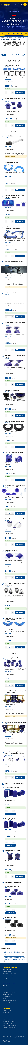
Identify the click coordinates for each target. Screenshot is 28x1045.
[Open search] (22, 4)
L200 (15, 37)
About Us (5, 985)
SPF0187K (7, 789)
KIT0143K (7, 659)
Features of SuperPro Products (9, 973)
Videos (4, 989)
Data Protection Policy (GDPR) (9, 1000)
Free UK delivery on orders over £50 (14, 0)
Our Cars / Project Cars (8, 987)
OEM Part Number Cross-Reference (10, 992)
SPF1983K (7, 852)
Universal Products (7, 1018)
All (3, 54)
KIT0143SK (7, 724)
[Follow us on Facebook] (4, 1041)
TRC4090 (7, 137)
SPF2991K (7, 325)
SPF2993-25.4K (8, 454)
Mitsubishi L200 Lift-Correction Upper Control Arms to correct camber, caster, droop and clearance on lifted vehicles (14, 957)
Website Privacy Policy (8, 1002)
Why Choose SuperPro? (8, 969)
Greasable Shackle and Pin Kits (9, 1027)
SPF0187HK (8, 820)
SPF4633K (7, 552)
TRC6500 (7, 230)
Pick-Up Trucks (6, 1012)
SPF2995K (7, 487)
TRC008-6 (7, 164)
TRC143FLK (7, 621)
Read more (8, 79)
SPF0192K (7, 887)
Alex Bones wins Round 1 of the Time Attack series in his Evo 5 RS (13, 952)
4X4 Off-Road (6, 1014)
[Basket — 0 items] (19, 4)
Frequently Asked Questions (9, 978)
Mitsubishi (9, 37)
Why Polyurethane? (7, 971)
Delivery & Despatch (7, 994)
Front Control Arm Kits (7, 1023)
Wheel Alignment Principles (9, 975)
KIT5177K (7, 101)
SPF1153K (7, 359)
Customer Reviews (7, 990)
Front (20, 54)
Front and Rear (12, 54)
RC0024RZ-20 (8, 755)
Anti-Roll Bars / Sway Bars (8, 1019)
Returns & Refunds (7, 996)
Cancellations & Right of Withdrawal (10, 1004)
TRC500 (7, 265)
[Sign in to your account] (16, 4)
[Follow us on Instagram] (6, 1041)
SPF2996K (7, 520)
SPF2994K (7, 423)
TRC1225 (7, 586)
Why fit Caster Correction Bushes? (10, 977)
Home (2, 37)
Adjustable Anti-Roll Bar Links (9, 1021)
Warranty (5, 998)
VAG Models (5, 1016)
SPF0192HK (8, 919)
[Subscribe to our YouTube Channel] (9, 1041)
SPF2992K (7, 199)
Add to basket (19, 92)
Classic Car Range (7, 1010)
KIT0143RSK (7, 694)
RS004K (7, 392)
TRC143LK (7, 67)
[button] (25, 4)
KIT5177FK (7, 294)
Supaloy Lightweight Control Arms (10, 1025)
